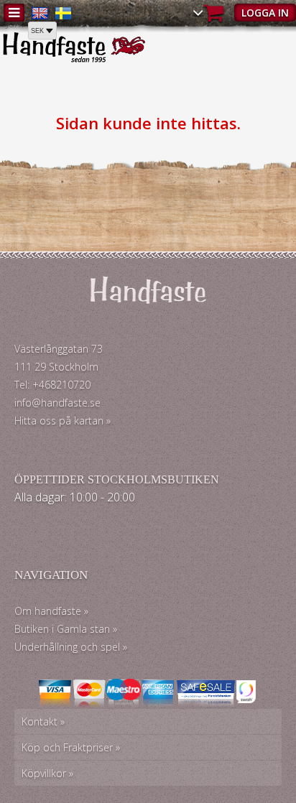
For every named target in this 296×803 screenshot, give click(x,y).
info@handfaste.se (57, 402)
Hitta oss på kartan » (62, 420)
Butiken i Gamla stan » (65, 629)
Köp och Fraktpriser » (71, 747)
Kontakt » (43, 721)
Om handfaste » (51, 611)
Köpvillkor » (47, 773)
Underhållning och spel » (70, 647)
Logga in (265, 12)
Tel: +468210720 (52, 384)
